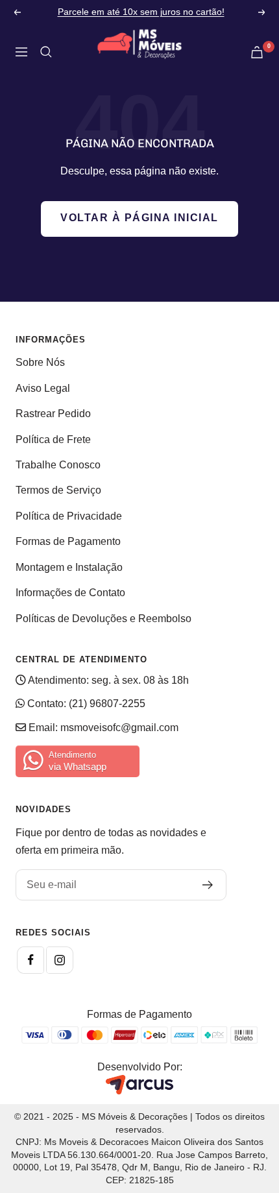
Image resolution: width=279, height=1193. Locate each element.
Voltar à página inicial (139, 217)
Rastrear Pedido (53, 413)
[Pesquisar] (46, 52)
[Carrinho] (256, 52)
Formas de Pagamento (68, 541)
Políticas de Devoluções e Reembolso (103, 618)
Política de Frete (53, 439)
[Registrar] (207, 884)
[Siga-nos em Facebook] (30, 960)
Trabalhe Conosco (58, 464)
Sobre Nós (40, 362)
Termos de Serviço (58, 490)
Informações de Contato (70, 592)
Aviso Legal (43, 388)
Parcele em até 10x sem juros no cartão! (141, 11)
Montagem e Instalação (69, 567)
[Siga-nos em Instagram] (60, 960)
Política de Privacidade (69, 516)
